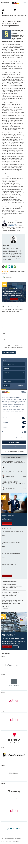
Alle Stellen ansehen (7, 575)
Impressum (8, 841)
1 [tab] (13, 689)
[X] (3, 266)
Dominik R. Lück (9, 245)
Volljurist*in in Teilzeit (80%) (9, 564)
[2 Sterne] (4, 271)
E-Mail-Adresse (5, 333)
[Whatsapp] (6, 266)
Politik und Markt (6, 19)
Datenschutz (16, 841)
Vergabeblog (5, 2)
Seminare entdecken (7, 523)
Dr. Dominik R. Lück (9, 10)
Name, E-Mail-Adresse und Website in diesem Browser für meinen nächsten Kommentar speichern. (14, 347)
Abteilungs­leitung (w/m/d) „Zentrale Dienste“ (11, 543)
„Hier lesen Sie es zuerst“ (4, 3)
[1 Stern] (2, 271)
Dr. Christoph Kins (10, 476)
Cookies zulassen (14, 442)
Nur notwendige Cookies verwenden (14, 451)
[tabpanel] (14, 682)
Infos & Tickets (14, 299)
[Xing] (12, 266)
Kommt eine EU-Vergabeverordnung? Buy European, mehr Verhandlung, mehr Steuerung (13, 462)
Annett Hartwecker (10, 467)
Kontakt (2, 841)
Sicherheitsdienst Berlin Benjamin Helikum (11, 600)
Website (3, 339)
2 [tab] (15, 689)
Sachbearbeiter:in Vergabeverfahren (11, 553)
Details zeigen (19, 437)
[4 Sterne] (7, 271)
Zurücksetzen (21, 385)
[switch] (24, 422)
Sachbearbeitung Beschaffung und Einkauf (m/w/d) (12, 532)
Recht (12, 19)
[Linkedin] (9, 266)
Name (3, 327)
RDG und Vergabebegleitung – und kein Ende (13, 472)
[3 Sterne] (6, 271)
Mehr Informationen (7, 646)
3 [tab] (16, 798)
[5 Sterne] (9, 271)
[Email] (15, 266)
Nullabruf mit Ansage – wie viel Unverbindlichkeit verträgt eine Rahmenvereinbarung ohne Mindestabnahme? (13, 482)
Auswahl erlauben (14, 446)
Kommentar (5, 313)
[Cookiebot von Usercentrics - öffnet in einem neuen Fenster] (20, 392)
